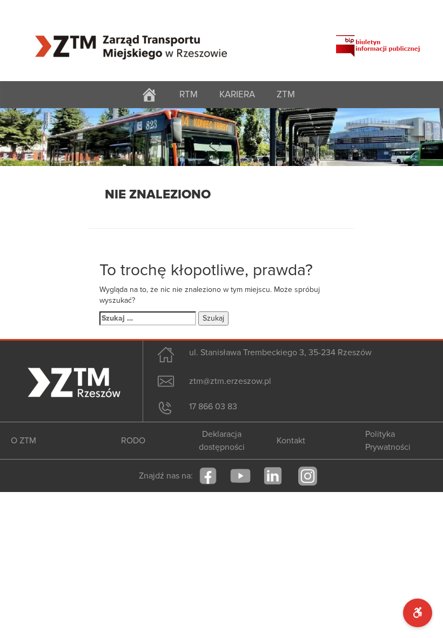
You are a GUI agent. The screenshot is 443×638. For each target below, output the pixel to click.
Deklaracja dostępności (222, 441)
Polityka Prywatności (388, 441)
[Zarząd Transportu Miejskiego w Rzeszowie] (131, 40)
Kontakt (291, 440)
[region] (221, 137)
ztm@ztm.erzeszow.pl (230, 381)
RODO (133, 440)
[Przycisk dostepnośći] (417, 613)
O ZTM (23, 440)
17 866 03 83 (213, 406)
